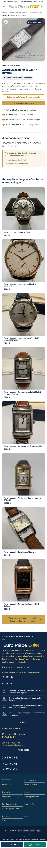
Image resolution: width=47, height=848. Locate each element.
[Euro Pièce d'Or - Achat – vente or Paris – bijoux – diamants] (24, 6)
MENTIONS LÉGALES (14, 835)
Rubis (26, 792)
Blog (26, 816)
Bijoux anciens (30, 780)
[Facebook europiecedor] (12, 677)
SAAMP (37, 672)
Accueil (4, 12)
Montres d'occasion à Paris (15, 160)
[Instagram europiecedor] (7, 677)
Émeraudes (6, 796)
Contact (5, 816)
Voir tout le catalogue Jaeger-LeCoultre (24, 619)
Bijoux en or (7, 784)
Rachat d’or (6, 780)
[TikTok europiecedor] (3, 677)
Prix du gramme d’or (10, 804)
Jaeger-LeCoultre (36, 12)
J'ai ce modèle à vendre (23, 103)
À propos (5, 821)
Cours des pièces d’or (10, 809)
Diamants (6, 792)
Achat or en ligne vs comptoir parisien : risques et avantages (27, 714)
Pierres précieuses (31, 797)
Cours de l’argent (31, 804)
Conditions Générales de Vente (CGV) (32, 835)
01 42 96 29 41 (10, 830)
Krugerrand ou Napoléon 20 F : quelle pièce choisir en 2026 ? (25, 699)
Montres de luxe (30, 784)
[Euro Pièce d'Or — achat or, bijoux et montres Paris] (21, 645)
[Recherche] (43, 6)
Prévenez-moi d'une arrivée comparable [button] (23, 97)
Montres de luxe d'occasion (18, 12)
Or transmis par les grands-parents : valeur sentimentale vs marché (25, 706)
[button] (4, 6)
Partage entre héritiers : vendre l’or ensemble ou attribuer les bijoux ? (26, 691)
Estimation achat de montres (16, 163)
